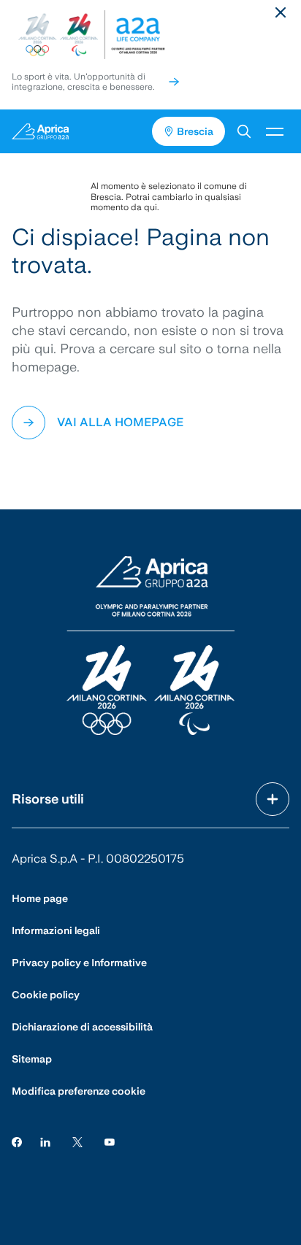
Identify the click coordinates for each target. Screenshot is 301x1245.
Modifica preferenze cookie (78, 1091)
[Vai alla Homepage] (75, 131)
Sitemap (32, 1059)
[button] (244, 131)
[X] (77, 1141)
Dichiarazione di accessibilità (82, 1027)
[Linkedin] (45, 1141)
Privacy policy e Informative (79, 962)
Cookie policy (46, 995)
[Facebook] (17, 1141)
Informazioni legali (56, 930)
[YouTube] (109, 1141)
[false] (174, 82)
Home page (40, 898)
